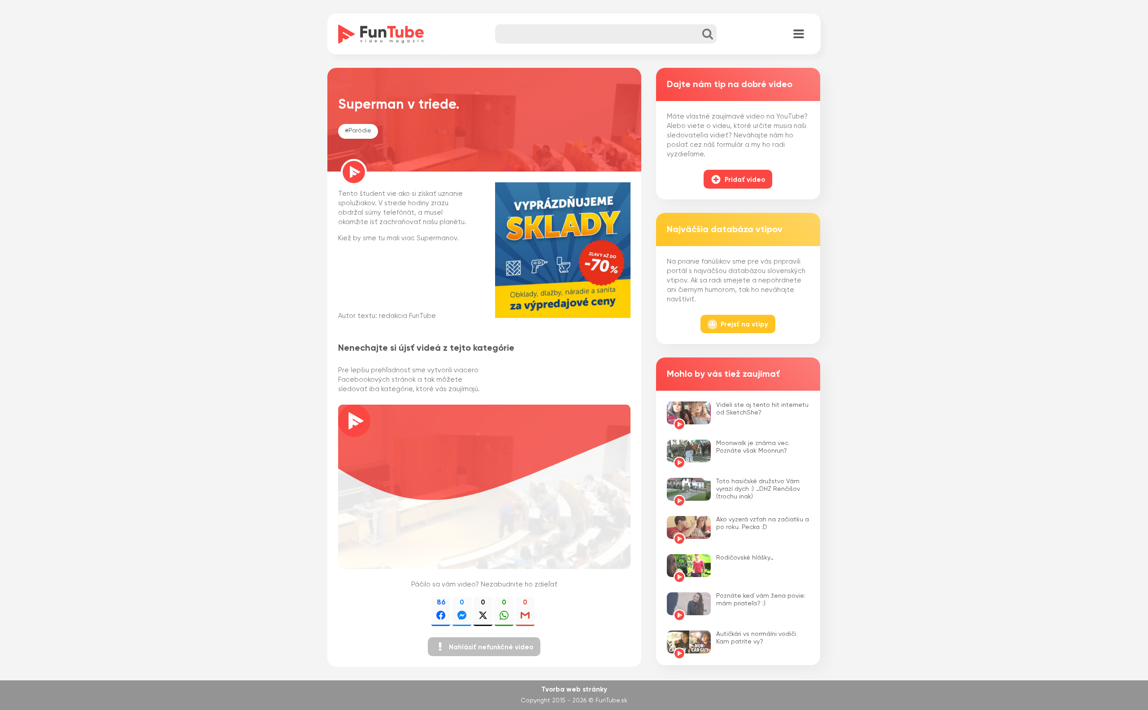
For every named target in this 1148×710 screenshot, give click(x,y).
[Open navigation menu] (799, 34)
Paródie (359, 131)
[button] (484, 646)
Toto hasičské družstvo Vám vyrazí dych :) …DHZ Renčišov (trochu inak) (758, 489)
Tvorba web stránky (574, 689)
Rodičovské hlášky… (745, 558)
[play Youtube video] (484, 487)
